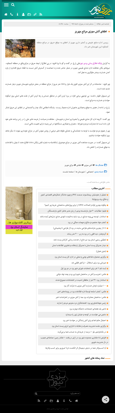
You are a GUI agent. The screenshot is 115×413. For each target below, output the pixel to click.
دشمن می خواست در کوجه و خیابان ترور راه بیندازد (86, 315)
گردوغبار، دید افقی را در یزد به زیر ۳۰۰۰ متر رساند (86, 234)
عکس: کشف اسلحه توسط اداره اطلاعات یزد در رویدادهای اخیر (81, 292)
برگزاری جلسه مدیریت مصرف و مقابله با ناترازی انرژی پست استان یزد (79, 326)
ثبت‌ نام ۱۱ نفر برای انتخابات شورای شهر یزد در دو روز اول (83, 268)
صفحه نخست (68, 172)
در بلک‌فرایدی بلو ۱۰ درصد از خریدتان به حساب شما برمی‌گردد (82, 332)
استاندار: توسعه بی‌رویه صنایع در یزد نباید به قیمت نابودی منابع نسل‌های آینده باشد (73, 217)
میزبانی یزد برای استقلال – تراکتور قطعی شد (88, 263)
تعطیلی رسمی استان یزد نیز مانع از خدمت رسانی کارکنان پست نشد (79, 240)
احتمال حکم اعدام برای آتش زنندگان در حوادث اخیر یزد (84, 320)
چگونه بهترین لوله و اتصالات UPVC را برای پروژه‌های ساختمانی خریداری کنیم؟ (75, 205)
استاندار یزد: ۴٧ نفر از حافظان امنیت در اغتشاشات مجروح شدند (80, 280)
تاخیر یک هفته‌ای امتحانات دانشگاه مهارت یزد (87, 309)
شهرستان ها (80, 172)
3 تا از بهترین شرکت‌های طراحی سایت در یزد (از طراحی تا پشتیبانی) (79, 228)
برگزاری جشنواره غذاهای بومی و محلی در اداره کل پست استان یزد (80, 257)
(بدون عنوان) (101, 251)
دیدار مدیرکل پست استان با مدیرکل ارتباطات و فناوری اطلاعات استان (79, 245)
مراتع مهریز (69, 165)
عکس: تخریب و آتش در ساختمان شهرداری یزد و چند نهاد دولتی (81, 274)
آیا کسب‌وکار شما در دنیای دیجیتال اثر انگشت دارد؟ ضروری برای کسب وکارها (75, 348)
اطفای (78, 165)
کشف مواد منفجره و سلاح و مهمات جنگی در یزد (87, 222)
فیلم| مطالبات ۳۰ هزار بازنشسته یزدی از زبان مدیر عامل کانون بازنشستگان (77, 211)
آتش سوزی (88, 165)
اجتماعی (90, 172)
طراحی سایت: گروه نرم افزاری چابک (57, 408)
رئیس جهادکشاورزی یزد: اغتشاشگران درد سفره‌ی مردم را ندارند (81, 303)
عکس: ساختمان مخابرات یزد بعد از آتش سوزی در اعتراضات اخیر (81, 297)
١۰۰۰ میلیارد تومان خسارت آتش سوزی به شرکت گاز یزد (85, 286)
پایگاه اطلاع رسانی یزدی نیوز (91, 63)
